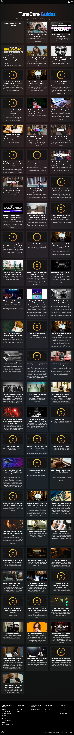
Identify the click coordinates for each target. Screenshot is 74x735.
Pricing (4, 709)
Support (47, 708)
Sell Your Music (6, 711)
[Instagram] (62, 732)
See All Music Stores (7, 724)
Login (65, 2)
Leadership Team (64, 710)
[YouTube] (71, 732)
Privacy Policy (56, 732)
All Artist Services (21, 711)
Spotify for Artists (35, 709)
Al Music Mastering (21, 710)
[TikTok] (66, 732)
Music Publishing (21, 708)
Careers (62, 711)
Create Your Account (50, 710)
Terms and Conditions (47, 732)
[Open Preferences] (2, 732)
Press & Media (63, 713)
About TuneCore (64, 708)
